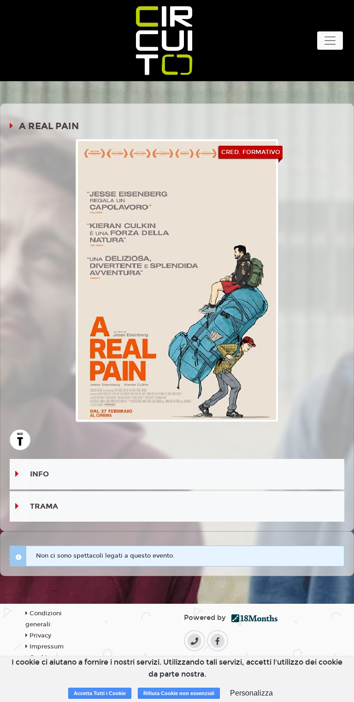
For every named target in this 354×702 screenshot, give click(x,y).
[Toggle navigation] (330, 40)
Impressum (46, 646)
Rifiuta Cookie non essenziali (178, 693)
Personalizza (251, 693)
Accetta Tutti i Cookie (100, 693)
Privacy (39, 635)
